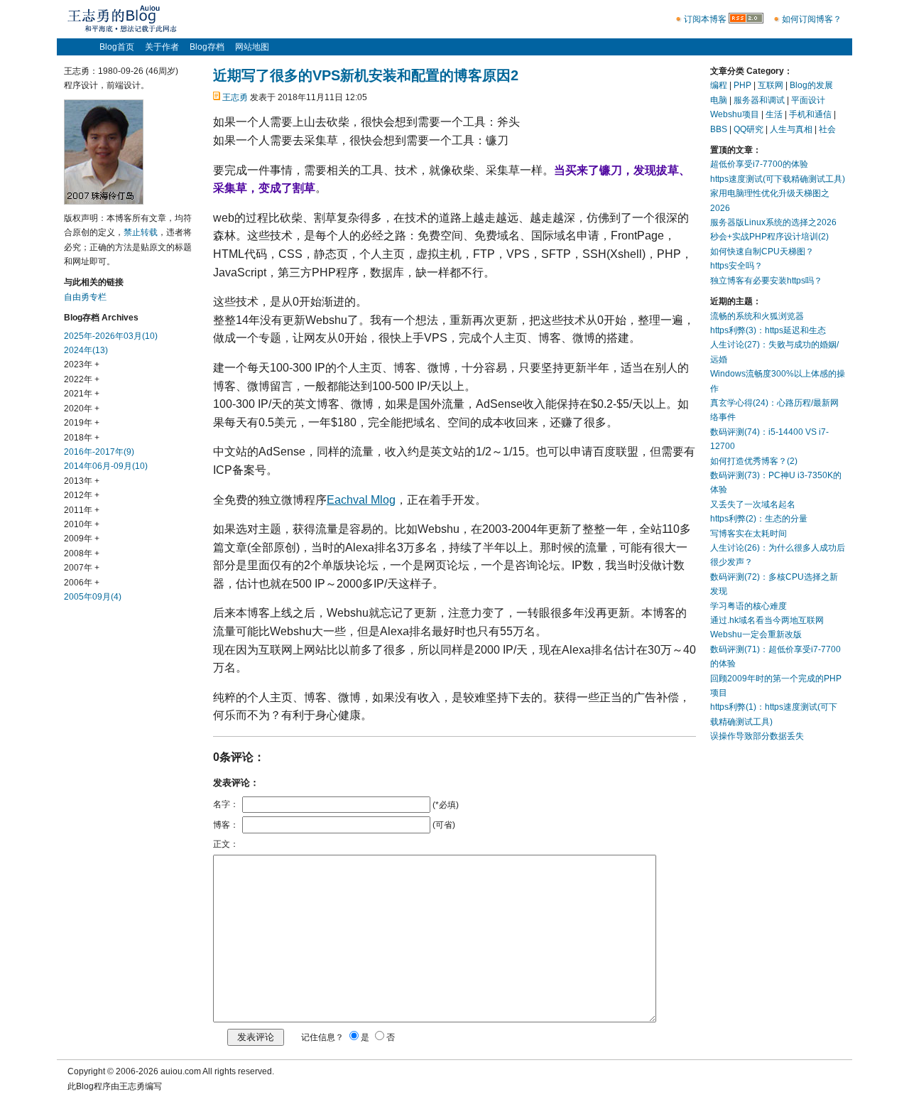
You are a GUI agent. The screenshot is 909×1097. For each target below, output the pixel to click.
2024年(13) (86, 350)
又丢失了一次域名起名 (752, 504)
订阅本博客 (705, 19)
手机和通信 (810, 114)
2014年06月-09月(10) (106, 466)
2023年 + (81, 364)
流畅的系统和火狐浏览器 (757, 316)
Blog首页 (116, 47)
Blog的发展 (811, 85)
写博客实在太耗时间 (748, 534)
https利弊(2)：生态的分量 (758, 519)
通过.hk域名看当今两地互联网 (767, 620)
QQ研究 (748, 129)
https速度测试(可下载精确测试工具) (777, 179)
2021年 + (81, 394)
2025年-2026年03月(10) (111, 336)
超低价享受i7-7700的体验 (759, 164)
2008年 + (81, 553)
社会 (827, 129)
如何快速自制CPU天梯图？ (762, 251)
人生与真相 (791, 129)
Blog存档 (207, 47)
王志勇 (235, 97)
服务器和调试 (759, 100)
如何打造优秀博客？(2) (754, 461)
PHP (742, 85)
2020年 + (81, 409)
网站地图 (252, 47)
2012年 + (81, 495)
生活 (774, 114)
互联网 (770, 85)
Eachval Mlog (361, 500)
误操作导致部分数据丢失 (757, 736)
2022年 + (81, 379)
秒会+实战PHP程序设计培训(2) (769, 237)
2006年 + (81, 583)
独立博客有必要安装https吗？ (766, 281)
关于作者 (162, 47)
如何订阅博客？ (812, 19)
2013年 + (81, 481)
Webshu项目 (734, 114)
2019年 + (81, 423)
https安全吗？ (736, 266)
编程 (718, 85)
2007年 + (81, 568)
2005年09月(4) (92, 597)
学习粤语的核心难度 (748, 606)
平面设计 (808, 100)
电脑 (718, 100)
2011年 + (81, 510)
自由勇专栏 (85, 297)
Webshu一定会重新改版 (756, 634)
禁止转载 (141, 232)
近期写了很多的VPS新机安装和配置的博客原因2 (365, 75)
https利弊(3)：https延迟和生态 (768, 330)
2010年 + (81, 524)
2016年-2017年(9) (99, 452)
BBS (718, 129)
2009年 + (81, 539)
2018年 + (81, 438)
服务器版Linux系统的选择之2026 (773, 222)
